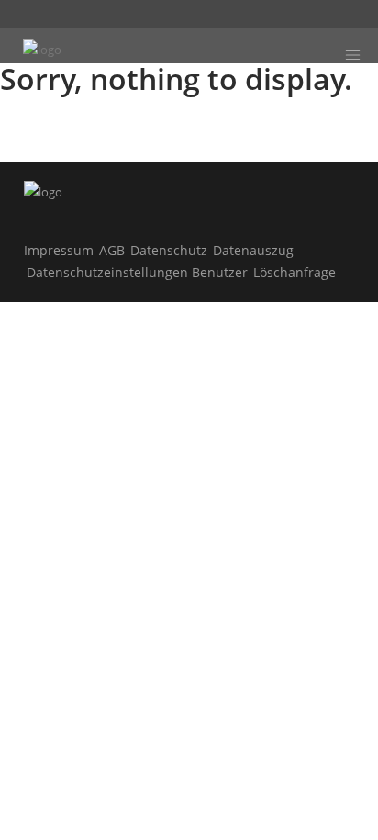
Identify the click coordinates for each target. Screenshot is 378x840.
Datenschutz (168, 250)
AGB (112, 250)
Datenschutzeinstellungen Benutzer (137, 272)
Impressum (59, 250)
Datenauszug (253, 250)
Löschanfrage (294, 272)
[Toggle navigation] (352, 55)
